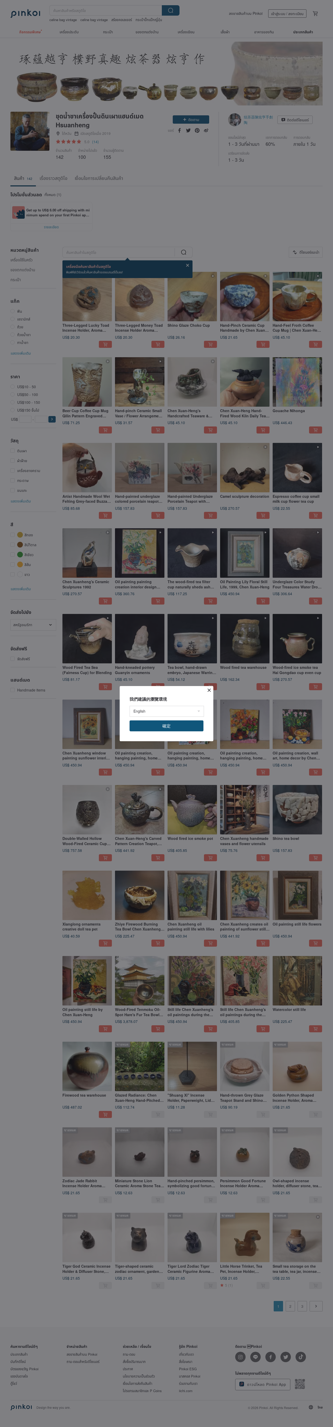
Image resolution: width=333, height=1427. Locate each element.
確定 (166, 726)
